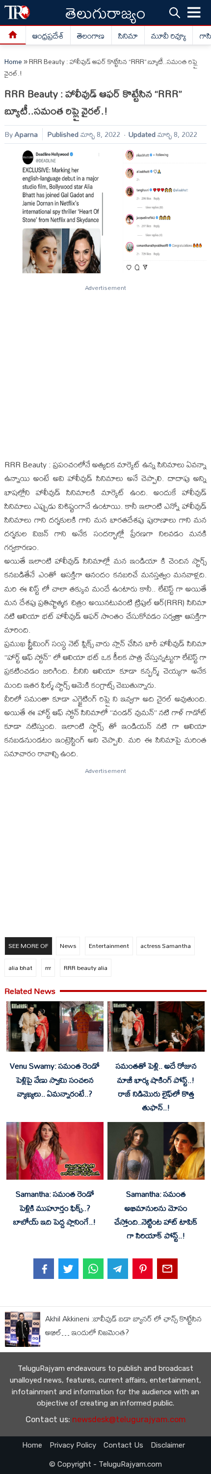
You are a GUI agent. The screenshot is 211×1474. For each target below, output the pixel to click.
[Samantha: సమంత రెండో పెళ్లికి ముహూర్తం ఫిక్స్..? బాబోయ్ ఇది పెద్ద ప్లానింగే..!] (54, 1153)
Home (13, 61)
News (68, 945)
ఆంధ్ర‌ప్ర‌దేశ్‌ (48, 36)
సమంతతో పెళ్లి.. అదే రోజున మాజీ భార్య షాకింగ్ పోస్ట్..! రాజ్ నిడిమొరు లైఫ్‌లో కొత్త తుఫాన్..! (156, 1086)
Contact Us (123, 1445)
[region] (105, 367)
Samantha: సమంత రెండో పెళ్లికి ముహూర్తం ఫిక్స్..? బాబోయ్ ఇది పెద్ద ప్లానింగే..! (54, 1207)
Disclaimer (168, 1445)
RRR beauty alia (85, 967)
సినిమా (128, 36)
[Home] (13, 35)
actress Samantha (165, 945)
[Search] (175, 12)
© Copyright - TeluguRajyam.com (105, 1464)
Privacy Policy (73, 1445)
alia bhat (20, 967)
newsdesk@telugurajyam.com (129, 1419)
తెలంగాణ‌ (91, 36)
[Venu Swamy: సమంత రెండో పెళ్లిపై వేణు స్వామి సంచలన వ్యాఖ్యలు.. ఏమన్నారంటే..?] (54, 1028)
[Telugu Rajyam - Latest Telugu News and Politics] (17, 12)
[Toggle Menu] (194, 12)
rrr (48, 967)
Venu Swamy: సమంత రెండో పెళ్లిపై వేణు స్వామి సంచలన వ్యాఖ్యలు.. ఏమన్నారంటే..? (55, 1079)
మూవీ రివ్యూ (168, 36)
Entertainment (109, 945)
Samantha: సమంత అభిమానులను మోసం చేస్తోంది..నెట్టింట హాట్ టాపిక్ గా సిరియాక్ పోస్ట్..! (156, 1214)
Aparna (26, 134)
